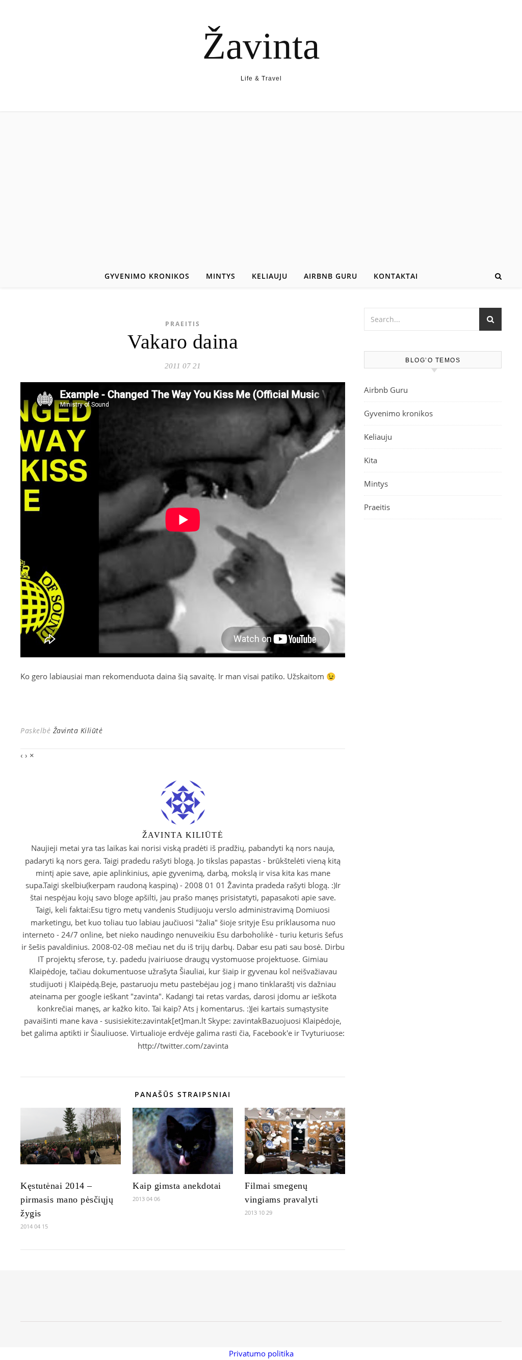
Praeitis (182, 323)
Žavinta (261, 45)
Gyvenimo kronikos (147, 276)
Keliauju (270, 276)
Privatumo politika (261, 1353)
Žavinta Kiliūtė (78, 730)
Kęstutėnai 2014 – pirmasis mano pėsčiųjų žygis (66, 1199)
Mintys (221, 276)
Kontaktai (396, 276)
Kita (370, 460)
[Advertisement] (261, 188)
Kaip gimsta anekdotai (177, 1186)
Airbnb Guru (330, 276)
